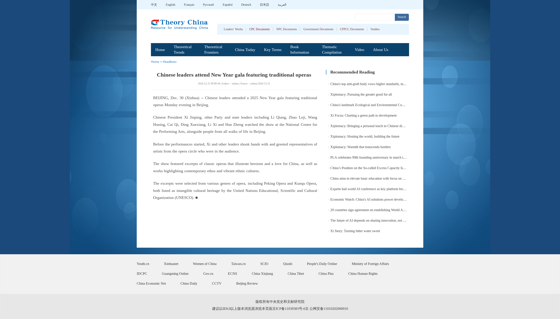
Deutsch (246, 4)
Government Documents (318, 29)
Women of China (205, 264)
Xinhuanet (171, 264)
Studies (375, 29)
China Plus (326, 273)
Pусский (208, 4)
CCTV (217, 283)
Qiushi (287, 264)
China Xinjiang (262, 273)
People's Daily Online (322, 264)
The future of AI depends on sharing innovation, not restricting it (374, 220)
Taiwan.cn (238, 264)
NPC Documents (286, 29)
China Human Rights (363, 273)
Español (228, 4)
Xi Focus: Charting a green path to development (363, 115)
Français (189, 4)
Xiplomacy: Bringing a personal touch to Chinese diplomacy (372, 126)
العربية (282, 4)
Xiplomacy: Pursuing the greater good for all (361, 94)
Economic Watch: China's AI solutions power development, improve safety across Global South (396, 199)
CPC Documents (259, 29)
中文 (154, 4)
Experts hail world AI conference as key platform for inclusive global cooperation (386, 189)
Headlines (170, 61)
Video (359, 49)
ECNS (232, 273)
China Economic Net (151, 283)
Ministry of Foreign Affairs (370, 264)
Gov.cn (208, 273)
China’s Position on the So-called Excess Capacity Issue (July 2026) (377, 168)
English (170, 4)
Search (402, 17)
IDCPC (142, 273)
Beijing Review (247, 283)
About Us (380, 49)
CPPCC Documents (352, 29)
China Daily (188, 283)
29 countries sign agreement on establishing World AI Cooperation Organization (385, 210)
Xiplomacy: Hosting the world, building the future (364, 136)
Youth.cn (143, 264)
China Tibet (296, 273)
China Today (245, 49)
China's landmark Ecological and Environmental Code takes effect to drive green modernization (396, 105)
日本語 (264, 4)
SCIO (264, 264)
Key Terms (273, 49)
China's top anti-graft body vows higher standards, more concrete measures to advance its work (395, 84)
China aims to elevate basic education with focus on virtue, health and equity (383, 178)
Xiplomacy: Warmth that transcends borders (360, 147)
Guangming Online (175, 273)
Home (160, 49)
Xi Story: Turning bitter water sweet (355, 231)
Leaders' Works (233, 29)
